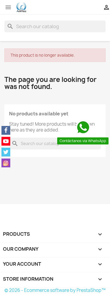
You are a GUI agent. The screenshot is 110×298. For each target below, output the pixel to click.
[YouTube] (5, 141)
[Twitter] (5, 152)
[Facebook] (5, 130)
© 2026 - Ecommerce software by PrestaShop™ (55, 290)
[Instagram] (5, 163)
